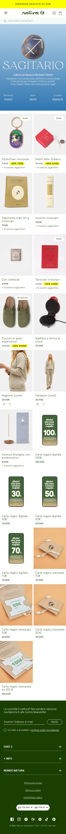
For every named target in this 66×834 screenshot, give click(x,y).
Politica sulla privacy (33, 783)
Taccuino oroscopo (47, 279)
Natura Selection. (25, 826)
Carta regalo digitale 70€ (15, 574)
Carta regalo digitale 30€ (15, 518)
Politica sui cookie (33, 790)
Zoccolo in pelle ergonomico (12, 340)
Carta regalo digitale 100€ (48, 456)
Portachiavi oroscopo (15, 159)
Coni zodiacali (10, 279)
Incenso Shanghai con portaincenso (16, 456)
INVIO (54, 722)
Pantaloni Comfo (45, 395)
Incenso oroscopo (46, 218)
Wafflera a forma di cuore (47, 340)
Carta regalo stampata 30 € (50, 631)
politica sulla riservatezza (45, 730)
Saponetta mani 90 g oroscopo (15, 220)
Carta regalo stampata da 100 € (16, 688)
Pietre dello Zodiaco (48, 159)
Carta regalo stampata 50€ (16, 631)
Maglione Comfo (12, 395)
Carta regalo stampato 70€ (50, 574)
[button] (60, 13)
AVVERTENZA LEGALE (33, 798)
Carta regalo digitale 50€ (48, 518)
